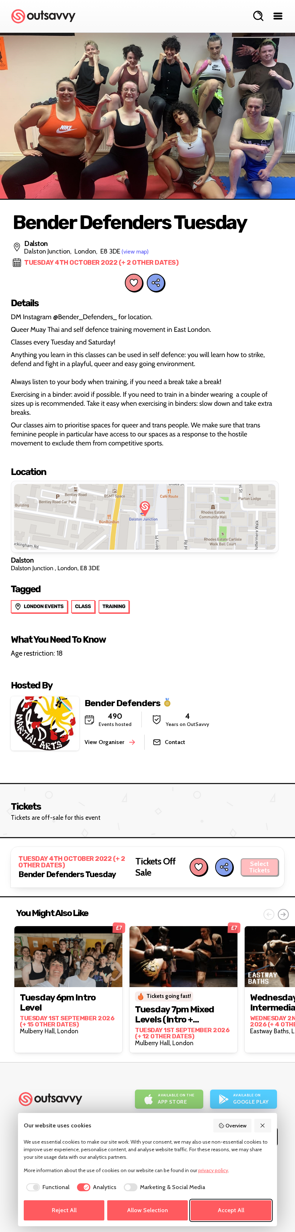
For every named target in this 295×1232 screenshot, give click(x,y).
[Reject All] (263, 1125)
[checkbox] (46, 1187)
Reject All (64, 1210)
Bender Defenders (122, 703)
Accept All (231, 1210)
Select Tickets (259, 867)
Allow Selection (147, 1210)
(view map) (135, 251)
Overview (236, 1125)
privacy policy (213, 1170)
